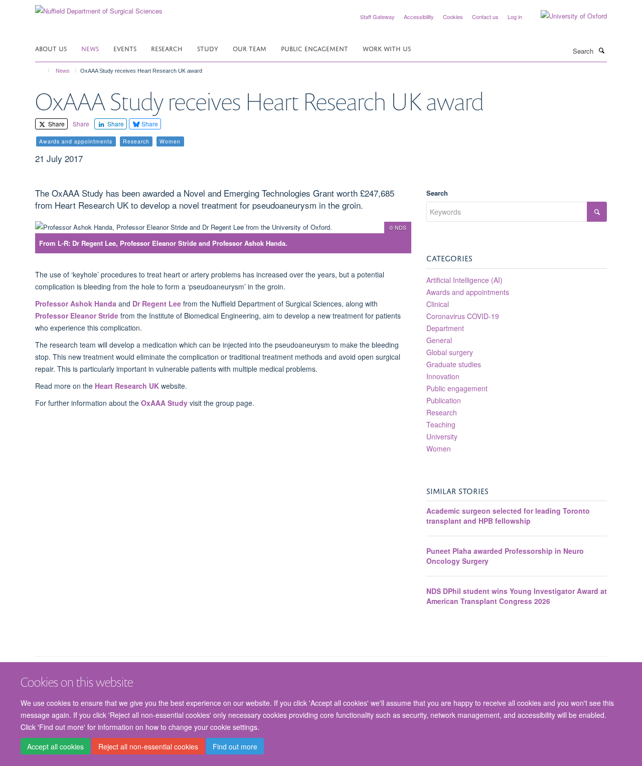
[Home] (44, 70)
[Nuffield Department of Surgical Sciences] (99, 7)
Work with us (387, 48)
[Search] (601, 50)
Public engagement (457, 388)
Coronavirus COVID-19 (462, 316)
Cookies (453, 17)
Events (124, 48)
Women (438, 448)
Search (437, 193)
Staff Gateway (377, 17)
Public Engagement (314, 48)
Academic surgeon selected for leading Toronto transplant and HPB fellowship (508, 516)
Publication (443, 400)
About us (51, 48)
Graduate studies (453, 364)
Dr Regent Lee (156, 303)
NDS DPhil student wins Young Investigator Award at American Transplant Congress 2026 (516, 596)
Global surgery (449, 352)
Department (445, 328)
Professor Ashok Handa (75, 303)
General (439, 340)
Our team (249, 48)
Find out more (235, 746)
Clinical (437, 304)
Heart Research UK (128, 386)
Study (207, 48)
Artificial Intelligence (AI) (464, 280)
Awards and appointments (467, 292)
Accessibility (419, 17)
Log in (515, 17)
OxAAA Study (164, 403)
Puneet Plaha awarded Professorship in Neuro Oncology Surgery (505, 556)
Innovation (442, 376)
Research (167, 48)
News (90, 48)
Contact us (485, 17)
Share (56, 123)
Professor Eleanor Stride (76, 316)
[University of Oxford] (566, 16)
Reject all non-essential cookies (148, 746)
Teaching (440, 424)
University (441, 436)
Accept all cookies (55, 746)
